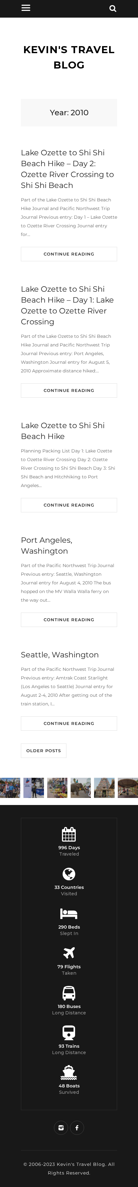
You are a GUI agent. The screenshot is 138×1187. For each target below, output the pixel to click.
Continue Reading (69, 253)
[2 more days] (33, 788)
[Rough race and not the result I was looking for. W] (10, 788)
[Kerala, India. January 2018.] (128, 788)
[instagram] (61, 1128)
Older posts (43, 750)
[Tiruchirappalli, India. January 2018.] (57, 788)
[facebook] (77, 1128)
